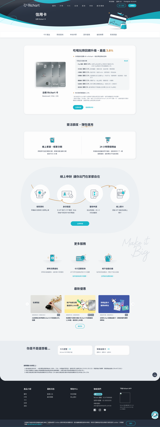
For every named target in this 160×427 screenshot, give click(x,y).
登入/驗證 (121, 5)
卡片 (25, 400)
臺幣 (25, 394)
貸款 (25, 406)
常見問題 (73, 394)
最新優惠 (50, 397)
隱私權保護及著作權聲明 (34, 424)
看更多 (80, 326)
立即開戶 (132, 5)
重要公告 (50, 394)
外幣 (25, 397)
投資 (25, 403)
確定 (130, 423)
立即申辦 (78, 107)
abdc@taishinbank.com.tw (102, 405)
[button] (133, 304)
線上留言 (73, 397)
